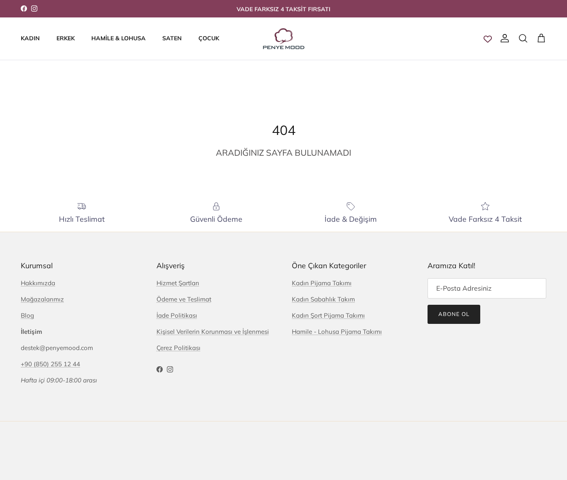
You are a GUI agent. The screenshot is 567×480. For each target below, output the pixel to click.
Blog (27, 315)
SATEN (172, 38)
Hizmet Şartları (177, 283)
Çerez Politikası (178, 348)
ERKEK (65, 38)
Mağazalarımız (42, 299)
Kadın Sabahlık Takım (323, 299)
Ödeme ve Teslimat (183, 299)
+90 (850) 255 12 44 (50, 364)
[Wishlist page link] (488, 38)
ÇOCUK (208, 38)
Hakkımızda (38, 283)
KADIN (30, 38)
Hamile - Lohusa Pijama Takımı (337, 332)
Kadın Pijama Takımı (322, 283)
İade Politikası (176, 315)
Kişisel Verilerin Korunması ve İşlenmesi (212, 332)
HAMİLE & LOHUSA (118, 38)
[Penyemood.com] (284, 38)
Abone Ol (453, 314)
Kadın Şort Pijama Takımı (328, 315)
